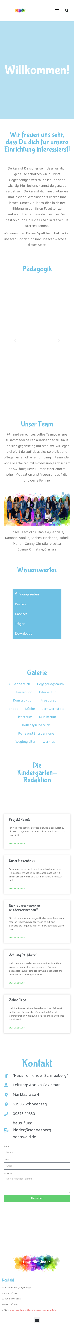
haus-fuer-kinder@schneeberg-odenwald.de (32, 1310)
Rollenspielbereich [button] (36, 725)
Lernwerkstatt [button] (53, 709)
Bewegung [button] (24, 692)
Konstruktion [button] (23, 700)
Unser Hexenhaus (22, 861)
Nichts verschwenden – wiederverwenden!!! (26, 908)
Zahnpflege (17, 1000)
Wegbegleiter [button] (25, 742)
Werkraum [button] (51, 742)
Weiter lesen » (17, 843)
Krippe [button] (13, 709)
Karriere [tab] (21, 614)
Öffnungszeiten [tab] (27, 594)
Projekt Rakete (20, 819)
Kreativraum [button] (49, 700)
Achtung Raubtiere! (22, 955)
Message (8, 1173)
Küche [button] (30, 709)
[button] (57, 10)
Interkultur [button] (47, 692)
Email (6, 1160)
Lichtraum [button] (24, 717)
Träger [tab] (20, 624)
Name (7, 1146)
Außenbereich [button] (19, 684)
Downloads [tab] (23, 633)
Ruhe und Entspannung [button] (36, 733)
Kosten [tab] (20, 604)
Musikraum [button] (47, 717)
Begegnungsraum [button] (50, 684)
